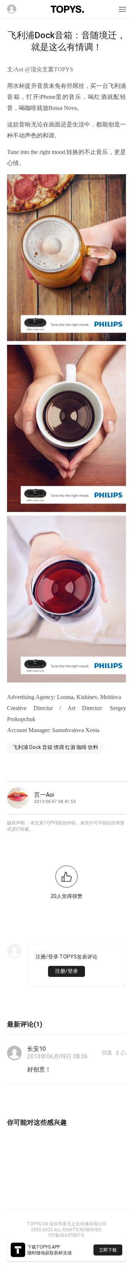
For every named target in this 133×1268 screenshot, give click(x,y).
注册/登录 (66, 971)
